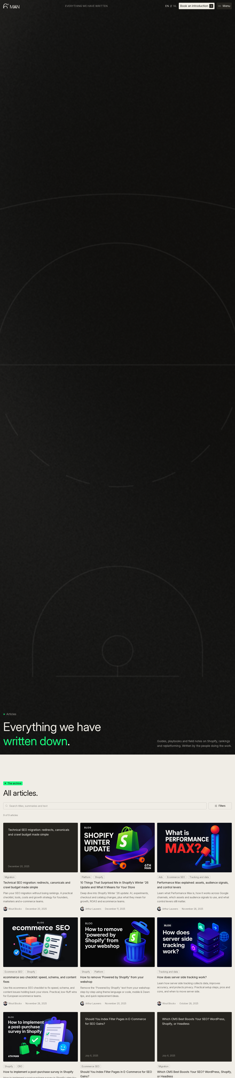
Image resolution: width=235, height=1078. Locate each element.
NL (175, 6)
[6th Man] (11, 6)
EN (167, 6)
